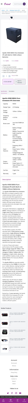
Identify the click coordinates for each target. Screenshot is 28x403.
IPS (7, 10)
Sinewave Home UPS (15, 10)
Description (11, 91)
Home (3, 10)
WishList (14, 365)
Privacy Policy (14, 372)
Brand (14, 383)
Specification (4, 91)
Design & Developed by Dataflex (20, 397)
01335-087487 (7, 82)
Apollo (7, 60)
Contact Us (14, 379)
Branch (14, 381)
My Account (14, 363)
